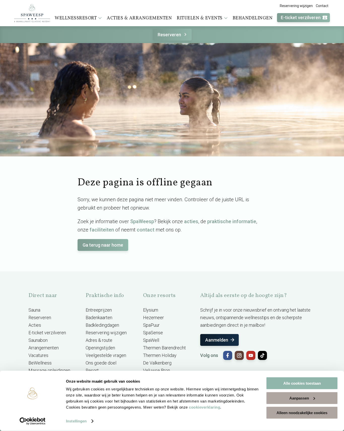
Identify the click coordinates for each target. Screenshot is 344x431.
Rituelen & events (200, 18)
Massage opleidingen (49, 370)
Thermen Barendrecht (164, 347)
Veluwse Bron (156, 370)
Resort (92, 370)
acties (191, 221)
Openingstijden (100, 347)
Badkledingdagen (102, 325)
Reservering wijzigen (296, 6)
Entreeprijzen (99, 310)
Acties (34, 325)
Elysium (150, 310)
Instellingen (76, 421)
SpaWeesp (142, 221)
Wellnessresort (76, 18)
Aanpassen (299, 398)
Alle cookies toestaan (302, 383)
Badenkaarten (99, 317)
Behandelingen (253, 18)
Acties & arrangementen (139, 18)
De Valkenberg (157, 363)
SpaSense (153, 332)
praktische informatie (231, 221)
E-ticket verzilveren (301, 17)
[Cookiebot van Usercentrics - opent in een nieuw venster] (33, 421)
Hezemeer (153, 317)
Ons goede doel (101, 363)
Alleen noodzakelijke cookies (302, 413)
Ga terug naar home (103, 245)
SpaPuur (151, 325)
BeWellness (40, 363)
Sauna (34, 310)
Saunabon (38, 340)
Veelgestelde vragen (106, 355)
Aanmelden (216, 340)
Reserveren (169, 34)
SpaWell (151, 340)
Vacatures (38, 355)
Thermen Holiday (160, 355)
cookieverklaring (204, 407)
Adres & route (99, 340)
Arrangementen (43, 347)
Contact (322, 6)
